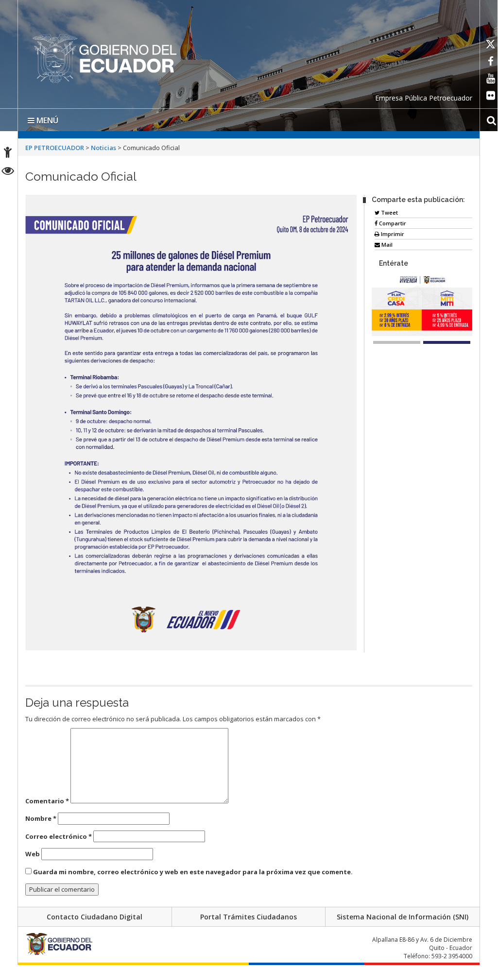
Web (32, 853)
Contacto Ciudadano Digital (94, 916)
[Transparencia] (8, 172)
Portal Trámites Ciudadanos (248, 916)
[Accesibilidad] (7, 153)
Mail (386, 244)
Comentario (47, 801)
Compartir (392, 223)
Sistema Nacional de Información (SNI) (402, 916)
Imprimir (391, 234)
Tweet (388, 212)
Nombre (40, 818)
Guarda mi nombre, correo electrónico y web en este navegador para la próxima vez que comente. (193, 871)
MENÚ (46, 120)
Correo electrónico (58, 836)
